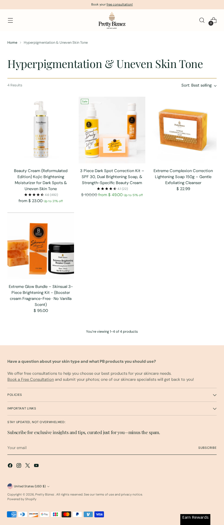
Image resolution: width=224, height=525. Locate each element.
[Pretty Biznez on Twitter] (28, 466)
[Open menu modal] (10, 20)
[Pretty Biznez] (112, 20)
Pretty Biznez (45, 494)
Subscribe (207, 448)
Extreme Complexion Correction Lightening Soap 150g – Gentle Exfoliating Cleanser (183, 176)
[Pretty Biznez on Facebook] (10, 466)
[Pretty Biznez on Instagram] (19, 466)
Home (12, 42)
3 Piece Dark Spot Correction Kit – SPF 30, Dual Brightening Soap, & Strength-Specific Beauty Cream (112, 176)
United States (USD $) (30, 486)
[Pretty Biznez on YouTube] (37, 466)
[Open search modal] (202, 20)
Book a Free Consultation (30, 379)
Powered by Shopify (21, 499)
